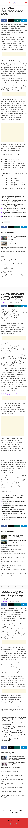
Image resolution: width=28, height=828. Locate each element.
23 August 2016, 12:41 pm (16, 17)
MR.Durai (5, 17)
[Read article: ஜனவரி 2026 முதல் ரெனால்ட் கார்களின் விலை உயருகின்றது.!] (4, 542)
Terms (16, 812)
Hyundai (7, 222)
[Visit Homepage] (13, 2)
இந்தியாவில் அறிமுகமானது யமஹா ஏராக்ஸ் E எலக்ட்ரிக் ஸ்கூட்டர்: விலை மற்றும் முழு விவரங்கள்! (17, 758)
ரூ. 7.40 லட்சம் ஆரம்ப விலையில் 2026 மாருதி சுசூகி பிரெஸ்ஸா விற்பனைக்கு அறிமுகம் (17, 238)
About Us (5, 810)
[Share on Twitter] (11, 20)
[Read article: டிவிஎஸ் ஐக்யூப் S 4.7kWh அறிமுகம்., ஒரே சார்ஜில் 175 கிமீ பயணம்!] (4, 764)
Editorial (22, 810)
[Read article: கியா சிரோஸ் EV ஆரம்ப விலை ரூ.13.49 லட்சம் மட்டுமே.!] (4, 243)
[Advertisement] (14, 54)
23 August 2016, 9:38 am (15, 302)
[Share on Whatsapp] (17, 20)
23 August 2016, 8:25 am (15, 601)
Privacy (11, 812)
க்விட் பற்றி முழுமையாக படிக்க (9, 394)
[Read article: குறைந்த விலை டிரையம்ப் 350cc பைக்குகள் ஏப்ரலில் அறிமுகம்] (4, 537)
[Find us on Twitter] (12, 824)
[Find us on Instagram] (14, 824)
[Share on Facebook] (4, 20)
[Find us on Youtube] (16, 824)
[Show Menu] (26, 2)
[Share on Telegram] (24, 20)
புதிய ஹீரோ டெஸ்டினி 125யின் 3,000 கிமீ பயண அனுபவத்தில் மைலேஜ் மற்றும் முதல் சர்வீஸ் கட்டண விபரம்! (14, 497)
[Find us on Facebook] (10, 824)
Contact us (16, 810)
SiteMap (10, 810)
